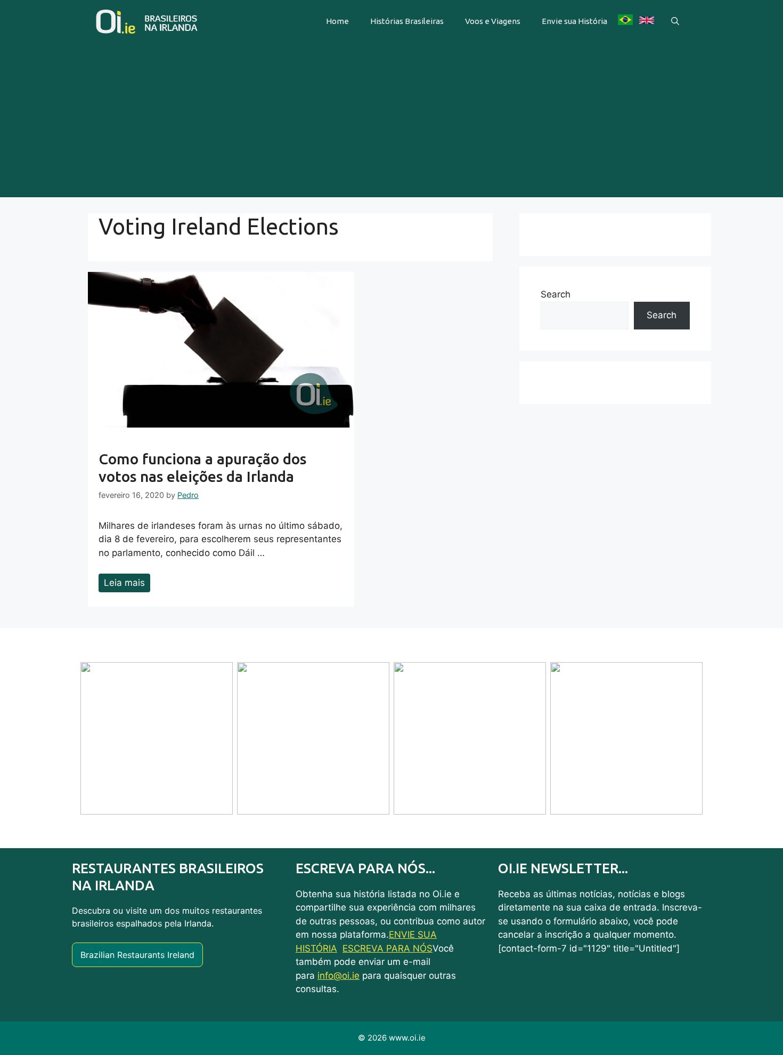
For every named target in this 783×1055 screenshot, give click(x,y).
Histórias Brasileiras (407, 21)
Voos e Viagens (492, 21)
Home (337, 21)
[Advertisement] (391, 122)
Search (555, 294)
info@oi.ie (338, 975)
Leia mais (124, 582)
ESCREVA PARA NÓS (387, 948)
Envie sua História (574, 21)
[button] (675, 21)
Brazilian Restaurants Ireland (137, 954)
